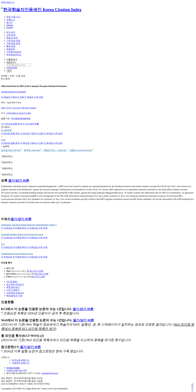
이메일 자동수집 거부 (16, 370)
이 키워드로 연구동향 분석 (13, 228)
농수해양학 (6, 130)
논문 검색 (10, 35)
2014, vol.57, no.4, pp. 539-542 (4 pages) (18, 108)
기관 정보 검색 (13, 40)
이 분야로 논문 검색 (53, 133)
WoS (8, 271)
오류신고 (10, 19)
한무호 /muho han (32, 150)
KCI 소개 (10, 32)
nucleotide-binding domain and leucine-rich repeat (22, 234)
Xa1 (3, 244)
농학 (3, 140)
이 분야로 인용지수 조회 (31, 133)
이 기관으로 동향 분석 (11, 124)
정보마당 (10, 49)
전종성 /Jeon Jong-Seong (81, 150)
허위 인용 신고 (13, 17)
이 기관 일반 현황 (30, 124)
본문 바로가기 (7, 2)
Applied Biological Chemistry (13, 92)
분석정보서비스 (13, 54)
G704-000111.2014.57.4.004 (18, 113)
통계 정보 (10, 46)
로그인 (9, 22)
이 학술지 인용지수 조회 (12, 97)
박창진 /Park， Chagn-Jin (55, 150)
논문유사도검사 (13, 52)
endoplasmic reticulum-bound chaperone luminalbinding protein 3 (28, 225)
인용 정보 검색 (13, 43)
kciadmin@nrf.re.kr (50, 373)
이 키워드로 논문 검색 (37, 228)
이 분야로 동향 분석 (10, 133)
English (9, 27)
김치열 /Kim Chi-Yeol (11, 150)
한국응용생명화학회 (20, 118)
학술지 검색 (12, 38)
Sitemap (9, 25)
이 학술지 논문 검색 (34, 97)
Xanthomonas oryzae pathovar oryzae (17, 254)
